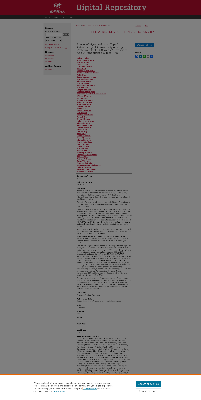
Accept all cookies (148, 384)
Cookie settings (90, 389)
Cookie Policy (59, 391)
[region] (100, 387)
